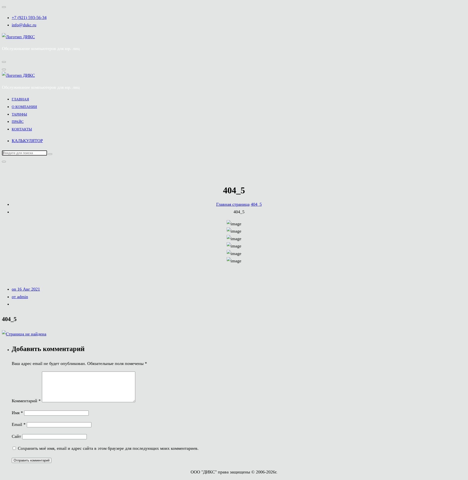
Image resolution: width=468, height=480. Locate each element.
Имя (17, 412)
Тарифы (19, 114)
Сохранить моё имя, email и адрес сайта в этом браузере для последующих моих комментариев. (108, 448)
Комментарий (26, 400)
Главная (20, 99)
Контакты (22, 129)
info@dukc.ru (24, 24)
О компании (24, 107)
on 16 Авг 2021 (26, 289)
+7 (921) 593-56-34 (29, 17)
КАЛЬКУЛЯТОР (27, 140)
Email (19, 424)
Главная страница (233, 204)
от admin (20, 296)
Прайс (18, 122)
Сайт (16, 436)
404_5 (256, 204)
